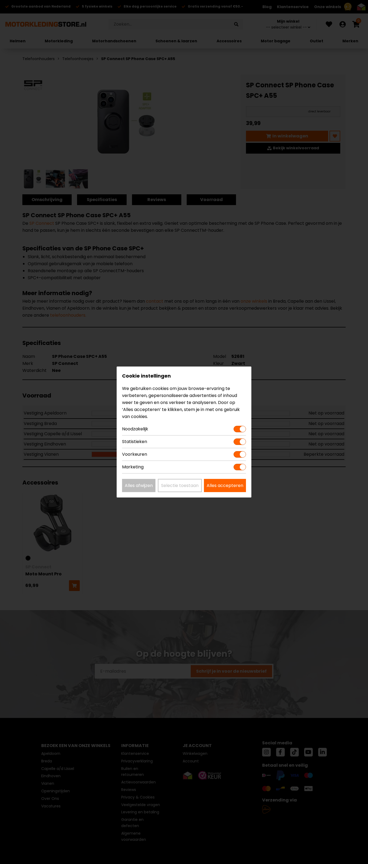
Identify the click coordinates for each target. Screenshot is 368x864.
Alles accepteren (225, 485)
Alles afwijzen (139, 485)
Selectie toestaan (180, 485)
